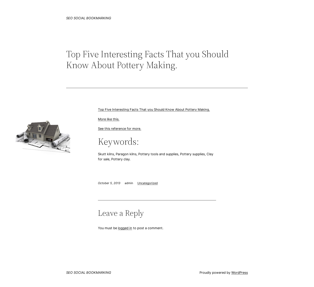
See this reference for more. (119, 129)
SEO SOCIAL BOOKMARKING (88, 18)
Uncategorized (147, 183)
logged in (125, 228)
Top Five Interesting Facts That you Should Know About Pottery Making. (154, 109)
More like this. (108, 119)
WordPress (239, 272)
